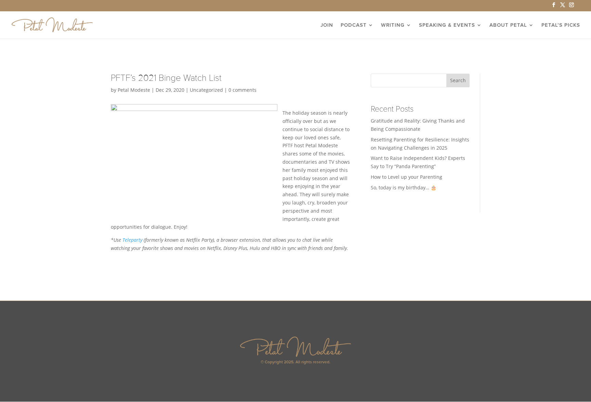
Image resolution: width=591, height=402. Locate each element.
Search (458, 80)
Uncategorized (206, 90)
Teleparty (132, 240)
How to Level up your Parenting (406, 177)
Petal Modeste (134, 90)
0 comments (242, 90)
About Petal (508, 25)
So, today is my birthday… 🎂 (403, 187)
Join (326, 25)
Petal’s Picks (560, 25)
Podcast (354, 25)
